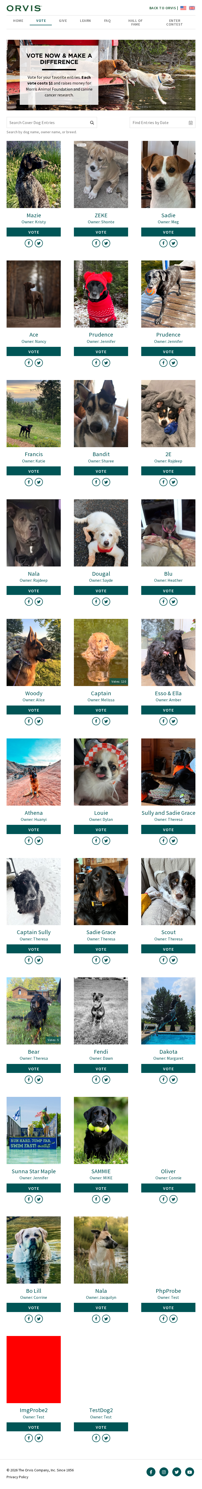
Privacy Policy (17, 1477)
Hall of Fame (135, 22)
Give (63, 20)
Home (18, 20)
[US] (183, 7)
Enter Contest (174, 22)
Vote (41, 20)
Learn (85, 20)
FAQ (107, 20)
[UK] (191, 7)
